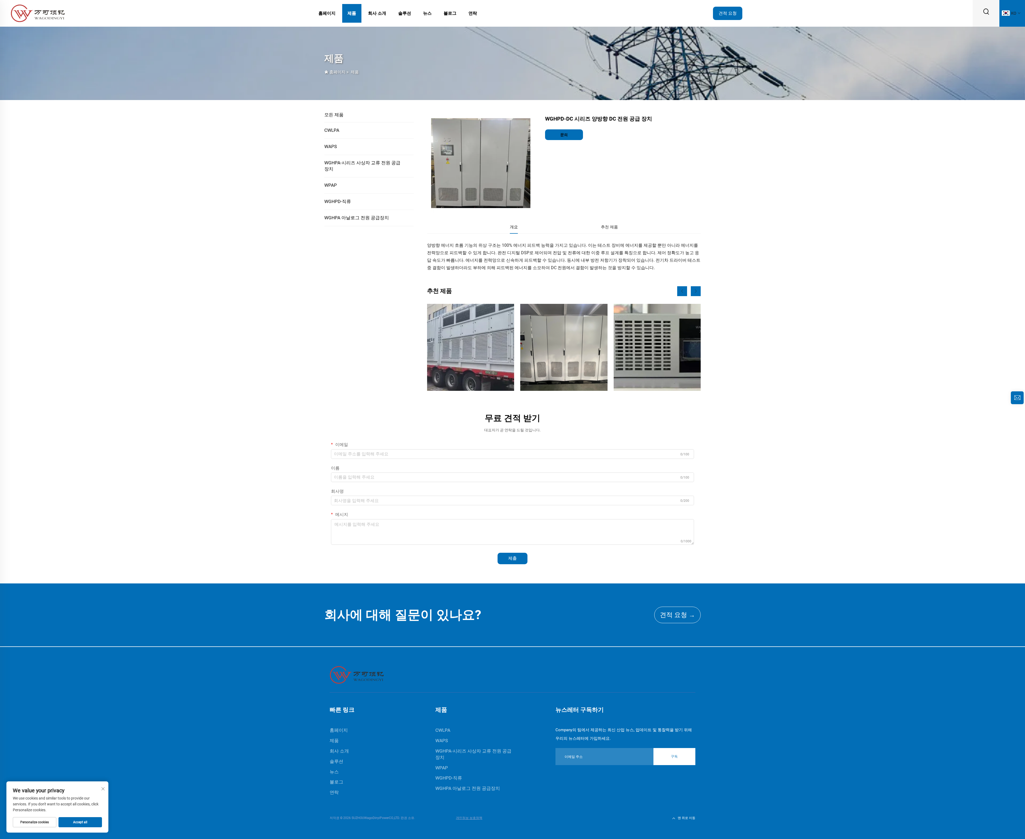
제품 (352, 13)
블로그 (450, 13)
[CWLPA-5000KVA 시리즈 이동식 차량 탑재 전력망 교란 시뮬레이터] (470, 347)
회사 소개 (377, 13)
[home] (357, 674)
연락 (472, 13)
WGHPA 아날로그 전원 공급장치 (356, 217)
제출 (512, 558)
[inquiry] (1017, 397)
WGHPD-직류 (337, 201)
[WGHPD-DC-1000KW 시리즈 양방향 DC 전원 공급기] (563, 347)
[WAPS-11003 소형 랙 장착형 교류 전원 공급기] (657, 347)
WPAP (330, 185)
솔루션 (404, 13)
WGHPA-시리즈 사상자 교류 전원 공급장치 (362, 166)
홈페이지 (327, 13)
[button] (682, 291)
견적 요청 (728, 13)
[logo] (38, 12)
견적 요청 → (677, 615)
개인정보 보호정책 (469, 818)
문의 (564, 135)
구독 (674, 756)
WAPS (330, 146)
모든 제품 (334, 114)
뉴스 (427, 13)
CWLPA (331, 130)
